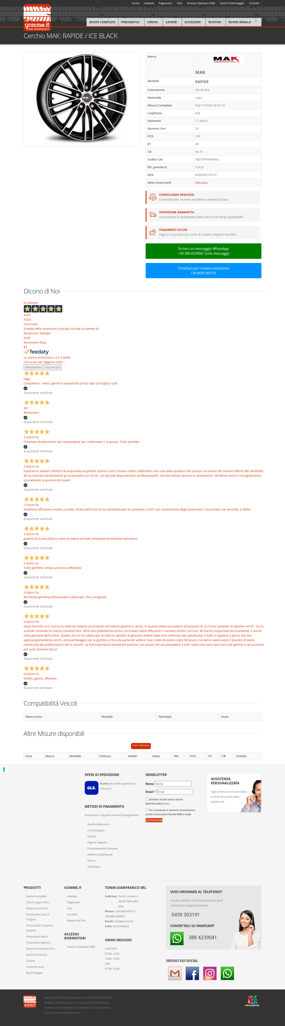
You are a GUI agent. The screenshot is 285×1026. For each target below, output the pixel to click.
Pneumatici (130, 22)
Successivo (52, 367)
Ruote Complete (102, 22)
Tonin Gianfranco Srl (74, 997)
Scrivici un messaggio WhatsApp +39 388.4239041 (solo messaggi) (203, 251)
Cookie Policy (102, 1008)
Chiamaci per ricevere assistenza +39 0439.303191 (203, 270)
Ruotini (214, 22)
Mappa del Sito (76, 920)
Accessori (193, 22)
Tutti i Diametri (141, 745)
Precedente (33, 367)
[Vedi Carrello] (258, 20)
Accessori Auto (35, 967)
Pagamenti (73, 902)
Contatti (72, 914)
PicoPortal (65, 1008)
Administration (71, 1013)
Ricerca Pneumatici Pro (40, 948)
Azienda (72, 896)
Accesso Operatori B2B (81, 947)
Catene (171, 22)
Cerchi (152, 22)
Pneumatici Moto (37, 936)
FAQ (69, 908)
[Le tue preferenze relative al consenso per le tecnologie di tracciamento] (4, 769)
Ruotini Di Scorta (36, 955)
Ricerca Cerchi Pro (37, 908)
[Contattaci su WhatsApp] (279, 744)
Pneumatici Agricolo (38, 942)
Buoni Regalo (240, 22)
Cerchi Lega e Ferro (38, 902)
